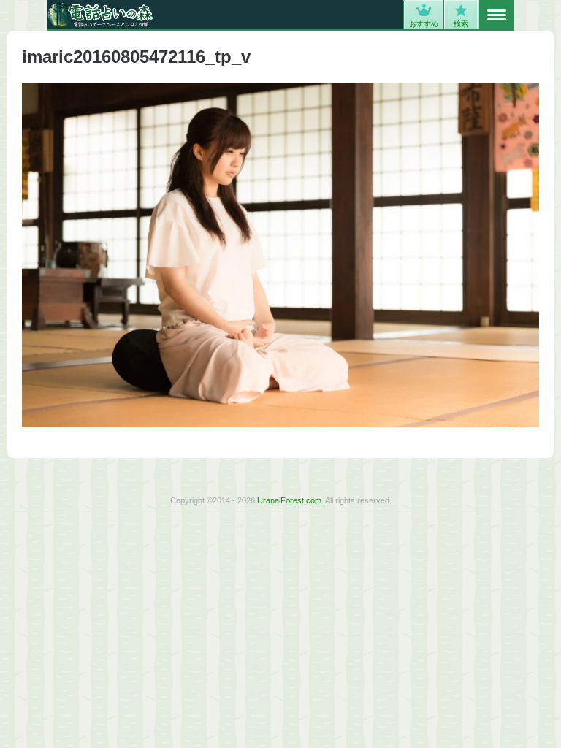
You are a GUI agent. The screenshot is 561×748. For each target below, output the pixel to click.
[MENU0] (496, 15)
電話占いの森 (100, 14)
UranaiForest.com (289, 500)
